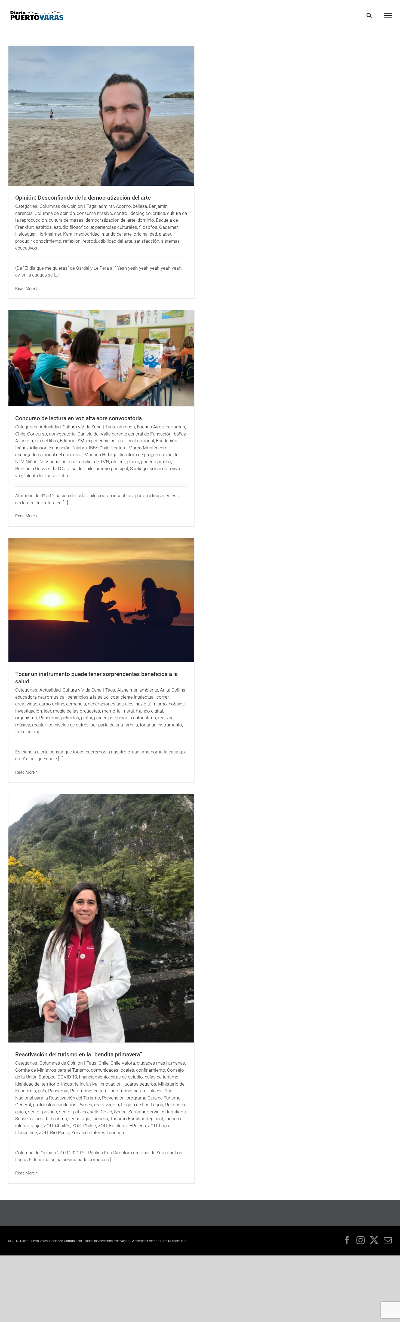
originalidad (145, 234)
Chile (20, 434)
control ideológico (132, 213)
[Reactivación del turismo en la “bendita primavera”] (101, 918)
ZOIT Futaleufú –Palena (122, 1125)
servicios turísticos (166, 1111)
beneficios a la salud (88, 697)
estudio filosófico (71, 227)
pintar (86, 717)
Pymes (85, 1104)
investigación (28, 711)
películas (70, 717)
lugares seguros (140, 1084)
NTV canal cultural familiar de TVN (74, 461)
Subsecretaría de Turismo (41, 1118)
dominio (145, 220)
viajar (36, 1125)
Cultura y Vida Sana (82, 426)
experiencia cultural (105, 440)
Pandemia (49, 717)
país (42, 1090)
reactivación (106, 1104)
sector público (73, 1111)
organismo (26, 717)
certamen (175, 426)
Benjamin (158, 206)
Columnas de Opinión (61, 206)
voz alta (60, 475)
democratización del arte (110, 220)
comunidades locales (112, 1070)
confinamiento (150, 1070)
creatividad (26, 704)
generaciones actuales (111, 704)
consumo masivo (94, 213)
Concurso (37, 434)
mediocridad (87, 234)
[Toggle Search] (369, 15)
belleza (140, 206)
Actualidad (50, 426)
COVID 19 (67, 1077)
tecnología (79, 1118)
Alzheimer (127, 690)
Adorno (123, 206)
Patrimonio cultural (89, 1090)
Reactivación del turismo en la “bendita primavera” (78, 1054)
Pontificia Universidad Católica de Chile (54, 468)
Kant (67, 234)
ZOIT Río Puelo (54, 1132)
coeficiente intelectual (132, 697)
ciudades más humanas (161, 1063)
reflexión (72, 241)
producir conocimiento (38, 241)
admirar (106, 206)
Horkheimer (49, 234)
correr (162, 697)
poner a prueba (156, 461)
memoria (111, 711)
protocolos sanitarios (54, 1104)
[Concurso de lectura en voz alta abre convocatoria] (101, 358)
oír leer (118, 461)
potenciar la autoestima (132, 717)
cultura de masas (66, 220)
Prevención (113, 1098)
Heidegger (25, 234)
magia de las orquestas (76, 711)
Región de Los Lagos (142, 1104)
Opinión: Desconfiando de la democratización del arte (83, 197)
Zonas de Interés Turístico (97, 1132)
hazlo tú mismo (151, 704)
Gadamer (168, 227)
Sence (120, 1111)
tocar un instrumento (161, 725)
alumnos (126, 426)
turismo (100, 1118)
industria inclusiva (79, 1084)
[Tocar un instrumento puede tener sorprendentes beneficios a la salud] (101, 600)
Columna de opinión (55, 213)
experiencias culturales (114, 227)
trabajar (22, 731)
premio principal (112, 468)
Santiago (139, 468)
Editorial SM (72, 440)
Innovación (110, 1084)
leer (47, 711)
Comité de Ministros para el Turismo (52, 1070)
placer (165, 234)
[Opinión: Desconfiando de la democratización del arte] (101, 116)
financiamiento (94, 1077)
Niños (32, 461)
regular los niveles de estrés (60, 725)
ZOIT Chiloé (84, 1125)
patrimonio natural (128, 1090)
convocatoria (62, 434)
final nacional (140, 440)
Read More (25, 288)
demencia (76, 704)
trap (36, 731)
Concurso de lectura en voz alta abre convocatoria (78, 418)
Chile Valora (122, 1063)
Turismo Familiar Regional (136, 1118)
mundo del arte (116, 234)
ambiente (148, 690)
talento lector (37, 475)
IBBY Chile (99, 447)
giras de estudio (127, 1077)
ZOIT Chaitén (57, 1125)
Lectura (119, 447)
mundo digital (149, 711)
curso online (51, 704)
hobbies (177, 704)
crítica (159, 213)
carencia (24, 213)
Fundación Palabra (68, 447)
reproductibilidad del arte (107, 241)
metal (128, 711)
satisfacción (146, 241)
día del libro (46, 440)
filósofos (148, 227)
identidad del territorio (37, 1084)
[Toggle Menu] (388, 15)
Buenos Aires (150, 426)
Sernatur (136, 1111)
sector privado (42, 1111)
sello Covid (101, 1111)
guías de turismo (162, 1077)
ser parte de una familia (114, 725)
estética (44, 227)
